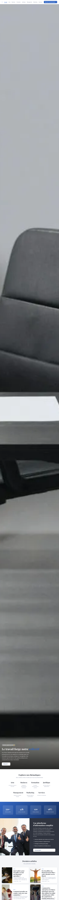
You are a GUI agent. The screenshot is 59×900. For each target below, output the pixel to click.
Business (13, 2)
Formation (19, 2)
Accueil (5, 2)
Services (40, 2)
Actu (9, 2)
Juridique (24, 2)
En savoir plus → (38, 850)
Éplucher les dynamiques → (50, 2)
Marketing (35, 2)
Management (29, 2)
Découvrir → (6, 763)
